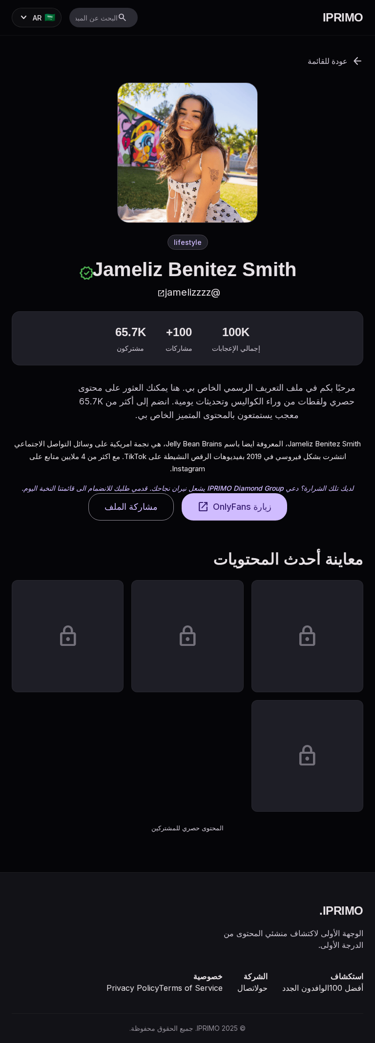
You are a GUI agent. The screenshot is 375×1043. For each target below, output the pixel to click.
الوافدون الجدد (305, 988)
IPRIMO (343, 17)
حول (261, 988)
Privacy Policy (132, 988)
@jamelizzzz (188, 292)
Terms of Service (191, 988)
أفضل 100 (346, 988)
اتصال (245, 988)
